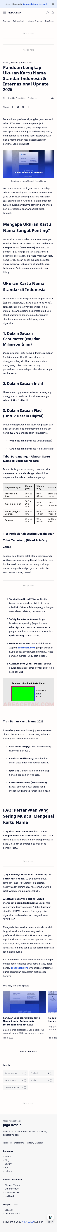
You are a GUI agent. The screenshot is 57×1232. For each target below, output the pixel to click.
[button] (47, 12)
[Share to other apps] (28, 107)
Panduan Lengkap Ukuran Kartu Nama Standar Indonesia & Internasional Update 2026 (21, 1021)
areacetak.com (26, 647)
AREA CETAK (14, 12)
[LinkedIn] (39, 1142)
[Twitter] (29, 1142)
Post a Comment (28, 1051)
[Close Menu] (53, 4)
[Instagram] (19, 1142)
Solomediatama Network (35, 4)
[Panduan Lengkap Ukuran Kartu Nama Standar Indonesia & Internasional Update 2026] (24, 1002)
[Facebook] (7, 1142)
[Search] (52, 12)
